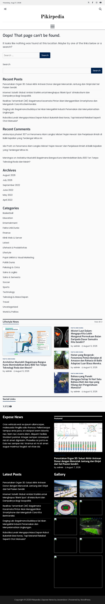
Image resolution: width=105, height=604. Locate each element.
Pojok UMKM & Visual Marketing (18, 257)
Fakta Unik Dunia (11, 227)
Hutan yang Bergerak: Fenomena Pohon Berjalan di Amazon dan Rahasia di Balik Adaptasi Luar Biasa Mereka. (86, 359)
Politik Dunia (9, 262)
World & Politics (10, 311)
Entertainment (10, 222)
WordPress (85, 600)
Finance (7, 232)
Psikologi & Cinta (11, 267)
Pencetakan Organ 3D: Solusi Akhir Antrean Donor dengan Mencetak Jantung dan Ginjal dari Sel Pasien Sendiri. (77, 461)
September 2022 (11, 185)
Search (6, 64)
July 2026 (7, 180)
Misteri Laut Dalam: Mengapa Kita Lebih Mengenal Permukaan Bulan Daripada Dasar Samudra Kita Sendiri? (86, 336)
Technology (9, 292)
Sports (6, 287)
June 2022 (8, 190)
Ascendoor (62, 600)
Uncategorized (10, 306)
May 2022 (8, 195)
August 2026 (9, 175)
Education (8, 218)
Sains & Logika (10, 272)
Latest (6, 242)
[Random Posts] (5, 9)
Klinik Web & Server (12, 237)
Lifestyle (7, 252)
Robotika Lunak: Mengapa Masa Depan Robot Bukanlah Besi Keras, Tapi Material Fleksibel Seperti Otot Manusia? (26, 536)
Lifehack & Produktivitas (15, 247)
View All (97, 322)
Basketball (8, 213)
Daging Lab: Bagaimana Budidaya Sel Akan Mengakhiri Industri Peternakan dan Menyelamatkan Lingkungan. (24, 524)
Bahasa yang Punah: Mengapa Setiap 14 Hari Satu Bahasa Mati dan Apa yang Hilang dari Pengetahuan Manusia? (86, 382)
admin (9, 371)
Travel (6, 301)
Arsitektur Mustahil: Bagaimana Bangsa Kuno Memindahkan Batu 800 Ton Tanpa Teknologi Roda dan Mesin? (24, 365)
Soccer (6, 282)
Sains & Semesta (11, 277)
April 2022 (7, 199)
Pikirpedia (52, 16)
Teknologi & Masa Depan (15, 297)
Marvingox (8, 157)
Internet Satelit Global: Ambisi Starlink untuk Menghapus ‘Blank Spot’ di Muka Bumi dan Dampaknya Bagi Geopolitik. (25, 497)
